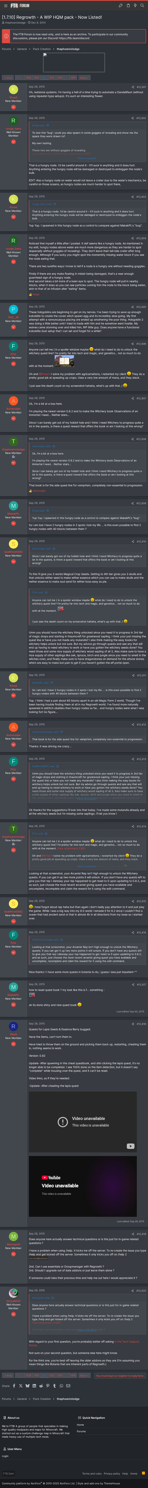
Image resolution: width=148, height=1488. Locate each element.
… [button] (22, 77)
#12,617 (141, 984)
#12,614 (141, 826)
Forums (81, 1431)
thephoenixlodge (15, 22)
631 (44, 77)
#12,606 (141, 343)
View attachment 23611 (71, 848)
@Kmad (44, 373)
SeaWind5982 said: (43, 766)
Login (5, 1456)
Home (80, 1424)
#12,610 (141, 541)
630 (36, 77)
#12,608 (141, 439)
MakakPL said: (40, 682)
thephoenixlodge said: (45, 731)
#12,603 (141, 196)
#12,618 (141, 1023)
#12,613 (141, 759)
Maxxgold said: (41, 1297)
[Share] (132, 87)
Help (125, 1473)
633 (60, 77)
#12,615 (141, 901)
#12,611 (141, 675)
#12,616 (141, 932)
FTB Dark (8, 1473)
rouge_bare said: (42, 204)
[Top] (140, 1473)
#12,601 (141, 87)
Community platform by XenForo (38, 1483)
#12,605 (141, 306)
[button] (6, 5)
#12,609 (141, 503)
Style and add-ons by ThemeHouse (98, 1483)
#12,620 (141, 1290)
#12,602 (141, 118)
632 (52, 77)
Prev (9, 77)
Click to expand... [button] (87, 158)
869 (73, 77)
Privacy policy (112, 1473)
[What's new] (135, 5)
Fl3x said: (38, 592)
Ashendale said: (41, 446)
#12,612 (141, 724)
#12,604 (141, 238)
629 (28, 77)
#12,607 (141, 398)
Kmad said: (38, 125)
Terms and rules (92, 1473)
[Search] (142, 5)
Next (83, 77)
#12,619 (141, 1233)
